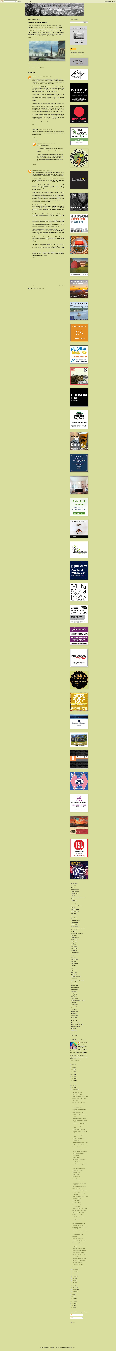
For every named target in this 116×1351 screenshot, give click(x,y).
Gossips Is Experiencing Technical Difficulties (79, 1228)
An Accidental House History (78, 1223)
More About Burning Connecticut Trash (79, 1135)
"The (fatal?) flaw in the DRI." (37, 30)
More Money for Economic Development (78, 1205)
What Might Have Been (77, 1234)
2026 (72, 1067)
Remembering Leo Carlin (77, 1266)
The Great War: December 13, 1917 (80, 1196)
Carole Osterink (84, 1042)
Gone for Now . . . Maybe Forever (79, 1098)
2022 (72, 1076)
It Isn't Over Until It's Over (78, 1153)
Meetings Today (75, 1174)
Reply (33, 124)
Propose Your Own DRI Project (79, 1250)
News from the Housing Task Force (80, 1164)
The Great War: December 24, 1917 (80, 1142)
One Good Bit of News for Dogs (79, 1151)
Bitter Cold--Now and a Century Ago (79, 1109)
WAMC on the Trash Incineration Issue (79, 1115)
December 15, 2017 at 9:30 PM (45, 76)
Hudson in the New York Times (79, 1240)
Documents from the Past (77, 1225)
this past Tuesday (51, 27)
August (74, 1276)
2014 (72, 1298)
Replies (35, 140)
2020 (72, 1080)
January (74, 1291)
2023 (72, 1074)
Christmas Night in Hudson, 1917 (79, 1138)
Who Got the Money (76, 1202)
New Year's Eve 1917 (77, 1094)
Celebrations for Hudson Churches (79, 1144)
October (74, 1271)
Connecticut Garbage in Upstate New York (79, 1183)
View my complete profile (75, 1060)
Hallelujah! (74, 1178)
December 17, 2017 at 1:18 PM (45, 170)
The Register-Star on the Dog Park (79, 1208)
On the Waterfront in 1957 (78, 1112)
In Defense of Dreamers (77, 1170)
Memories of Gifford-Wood (78, 1181)
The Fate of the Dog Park (77, 1214)
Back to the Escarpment (77, 1238)
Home (46, 285)
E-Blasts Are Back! (76, 1200)
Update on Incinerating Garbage (79, 1118)
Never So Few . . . (76, 1155)
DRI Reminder (75, 1166)
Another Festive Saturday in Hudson (78, 1245)
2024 (72, 1072)
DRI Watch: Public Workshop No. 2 (79, 1231)
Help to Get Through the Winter (79, 1258)
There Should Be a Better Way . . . (79, 1188)
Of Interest (74, 1236)
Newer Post (31, 285)
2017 (72, 1087)
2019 (72, 1083)
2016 (72, 1294)
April (74, 1285)
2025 (72, 1069)
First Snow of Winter (77, 1221)
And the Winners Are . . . (77, 1262)
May (74, 1282)
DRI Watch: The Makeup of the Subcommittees (79, 1255)
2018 (72, 1085)
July (74, 1278)
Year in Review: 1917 (77, 1092)
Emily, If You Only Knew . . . (78, 1212)
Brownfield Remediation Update (79, 1123)
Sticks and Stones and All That (79, 1186)
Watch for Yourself (76, 1198)
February (75, 1289)
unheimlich (35, 76)
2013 (72, 1301)
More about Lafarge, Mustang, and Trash (79, 1132)
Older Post (61, 285)
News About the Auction (77, 1149)
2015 (72, 1296)
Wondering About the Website (78, 1248)
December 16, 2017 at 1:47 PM (45, 129)
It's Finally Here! (76, 1157)
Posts (73, 1315)
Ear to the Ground (76, 1176)
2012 (72, 1303)
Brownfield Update (76, 1242)
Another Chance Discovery (78, 1216)
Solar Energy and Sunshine (78, 1252)
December (75, 1089)
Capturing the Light (76, 1161)
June (74, 1280)
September (75, 1274)
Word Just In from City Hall (78, 1102)
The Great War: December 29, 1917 (80, 1096)
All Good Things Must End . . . (79, 1100)
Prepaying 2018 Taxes (77, 1107)
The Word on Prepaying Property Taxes (79, 1120)
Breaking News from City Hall (79, 1129)
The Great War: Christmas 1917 (79, 1147)
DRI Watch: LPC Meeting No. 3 (79, 1159)
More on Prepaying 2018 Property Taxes (79, 1126)
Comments (74, 1317)
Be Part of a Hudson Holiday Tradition (78, 1193)
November (75, 1269)
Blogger (73, 1347)
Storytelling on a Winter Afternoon (79, 1190)
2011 (72, 1305)
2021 (72, 1078)
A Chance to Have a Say (77, 1264)
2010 (72, 1307)
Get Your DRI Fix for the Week (79, 1210)
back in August (40, 27)
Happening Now (76, 1172)
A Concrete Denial (76, 1140)
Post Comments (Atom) (39, 288)
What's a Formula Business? (78, 1168)
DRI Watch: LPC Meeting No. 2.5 (79, 1260)
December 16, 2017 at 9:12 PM (49, 143)
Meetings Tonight (76, 1219)
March (74, 1287)
